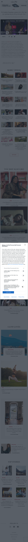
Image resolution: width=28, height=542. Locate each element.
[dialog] (14, 271)
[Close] (25, 245)
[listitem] (14, 268)
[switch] (23, 271)
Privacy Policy (21, 296)
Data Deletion (6, 296)
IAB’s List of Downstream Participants (15, 264)
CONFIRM (8, 292)
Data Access (14, 296)
